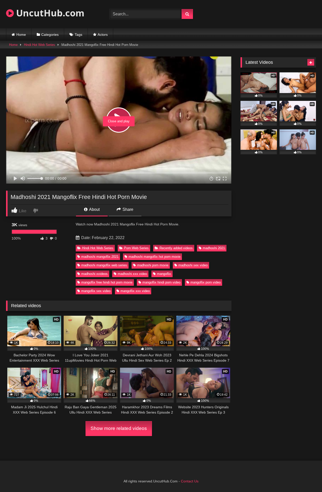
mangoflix (164, 274)
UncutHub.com (49, 13)
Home (21, 35)
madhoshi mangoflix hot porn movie (154, 256)
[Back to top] (306, 477)
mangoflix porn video (205, 282)
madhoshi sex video (193, 265)
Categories (50, 35)
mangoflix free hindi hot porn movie (106, 282)
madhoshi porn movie (152, 265)
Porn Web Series (136, 248)
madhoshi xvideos (94, 274)
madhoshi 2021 (214, 248)
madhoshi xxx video (132, 274)
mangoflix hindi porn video (161, 282)
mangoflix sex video (95, 291)
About (94, 209)
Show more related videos (119, 428)
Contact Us (189, 481)
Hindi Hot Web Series (39, 45)
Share (127, 209)
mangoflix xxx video (135, 291)
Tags (78, 35)
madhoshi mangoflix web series (104, 265)
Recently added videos (176, 248)
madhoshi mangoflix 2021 (99, 256)
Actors (103, 35)
